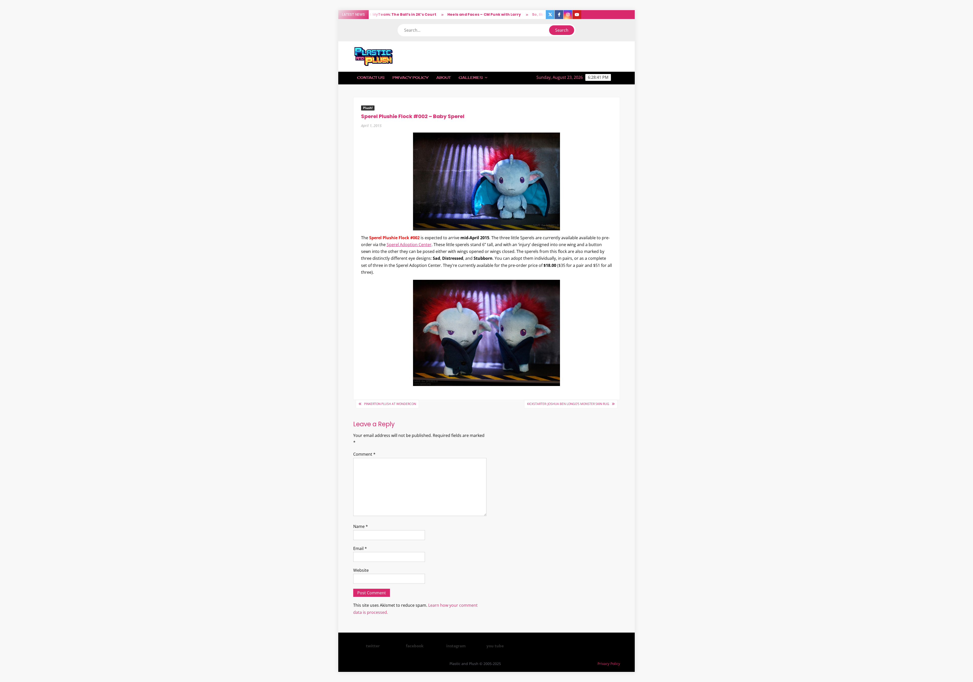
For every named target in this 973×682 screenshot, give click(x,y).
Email (360, 548)
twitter (373, 645)
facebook (414, 645)
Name (360, 526)
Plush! (367, 108)
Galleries (471, 77)
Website (361, 570)
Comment (364, 454)
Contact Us (370, 77)
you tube (495, 645)
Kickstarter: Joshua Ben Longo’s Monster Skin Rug (568, 404)
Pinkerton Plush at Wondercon (390, 404)
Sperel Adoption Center (409, 244)
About (443, 77)
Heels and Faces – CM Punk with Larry (463, 14)
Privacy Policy (410, 77)
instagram (456, 645)
